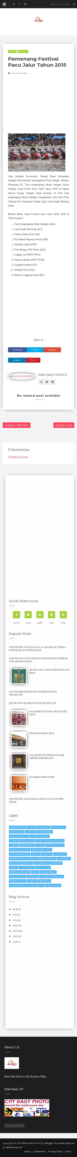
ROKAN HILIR (48, 871)
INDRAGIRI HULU (41, 849)
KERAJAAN (60, 853)
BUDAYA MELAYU (19, 836)
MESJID (27, 862)
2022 (15, 919)
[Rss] (63, 614)
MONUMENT (41, 862)
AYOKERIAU (43, 827)
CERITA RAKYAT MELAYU (50, 840)
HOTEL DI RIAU (54, 845)
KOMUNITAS (48, 858)
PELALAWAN (43, 867)
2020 (15, 930)
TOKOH (32, 880)
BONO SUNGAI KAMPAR (39, 831)
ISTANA (36, 853)
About (27, 1151)
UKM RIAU (44, 880)
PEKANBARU (26, 867)
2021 (15, 925)
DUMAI (14, 845)
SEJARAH (32, 876)
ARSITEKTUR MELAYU (22, 827)
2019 (15, 936)
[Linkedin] (40, 614)
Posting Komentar (18, 457)
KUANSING (64, 858)
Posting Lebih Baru (16, 425)
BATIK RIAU (58, 827)
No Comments (19, 73)
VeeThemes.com (14, 1147)
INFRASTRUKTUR (19, 853)
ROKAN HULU (17, 876)
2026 (15, 909)
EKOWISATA (27, 845)
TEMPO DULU (17, 880)
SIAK (42, 876)
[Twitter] (28, 614)
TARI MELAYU (55, 876)
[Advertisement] (38, 107)
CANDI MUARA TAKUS (22, 840)
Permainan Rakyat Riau (42, 776)
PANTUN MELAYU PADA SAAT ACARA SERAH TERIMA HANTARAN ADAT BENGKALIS (37, 648)
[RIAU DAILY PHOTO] (11, 1062)
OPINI (13, 867)
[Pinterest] (51, 614)
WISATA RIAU (53, 885)
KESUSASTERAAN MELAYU (24, 858)
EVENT (12, 51)
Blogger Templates (54, 1143)
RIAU (35, 871)
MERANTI (15, 862)
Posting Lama (64, 425)
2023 (15, 914)
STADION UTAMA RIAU (42, 733)
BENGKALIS (16, 831)
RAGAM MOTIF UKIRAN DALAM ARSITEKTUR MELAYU (47, 756)
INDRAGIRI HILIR (19, 849)
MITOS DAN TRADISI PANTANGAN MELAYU (32, 702)
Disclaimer (39, 1151)
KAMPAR (47, 853)
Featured (23, 51)
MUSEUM (56, 862)
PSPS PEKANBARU (20, 871)
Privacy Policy (55, 1151)
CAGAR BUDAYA (40, 836)
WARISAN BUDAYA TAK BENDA (26, 885)
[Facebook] (16, 614)
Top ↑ (69, 1151)
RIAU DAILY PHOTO (52, 375)
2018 (15, 941)
